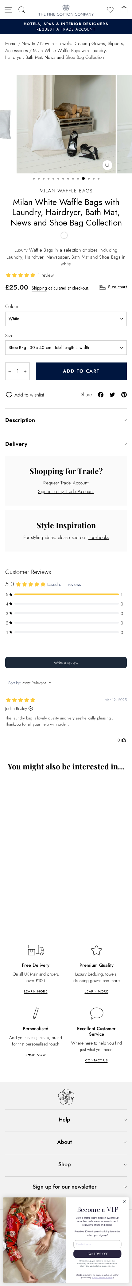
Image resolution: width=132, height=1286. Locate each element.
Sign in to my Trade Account (66, 491)
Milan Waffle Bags (66, 190)
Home (11, 43)
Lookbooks (98, 537)
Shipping (39, 288)
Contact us (96, 1060)
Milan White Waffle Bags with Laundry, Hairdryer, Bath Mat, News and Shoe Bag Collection (52, 906)
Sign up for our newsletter (65, 1187)
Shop (64, 1164)
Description (20, 420)
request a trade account (102, 1278)
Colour (12, 306)
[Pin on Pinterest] (124, 394)
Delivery (16, 444)
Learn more (36, 991)
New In (28, 43)
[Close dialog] (124, 1201)
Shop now (35, 1054)
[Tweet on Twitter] (112, 394)
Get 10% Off (97, 1253)
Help (64, 1120)
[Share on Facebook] (100, 394)
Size (9, 335)
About (64, 1142)
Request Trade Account (65, 483)
